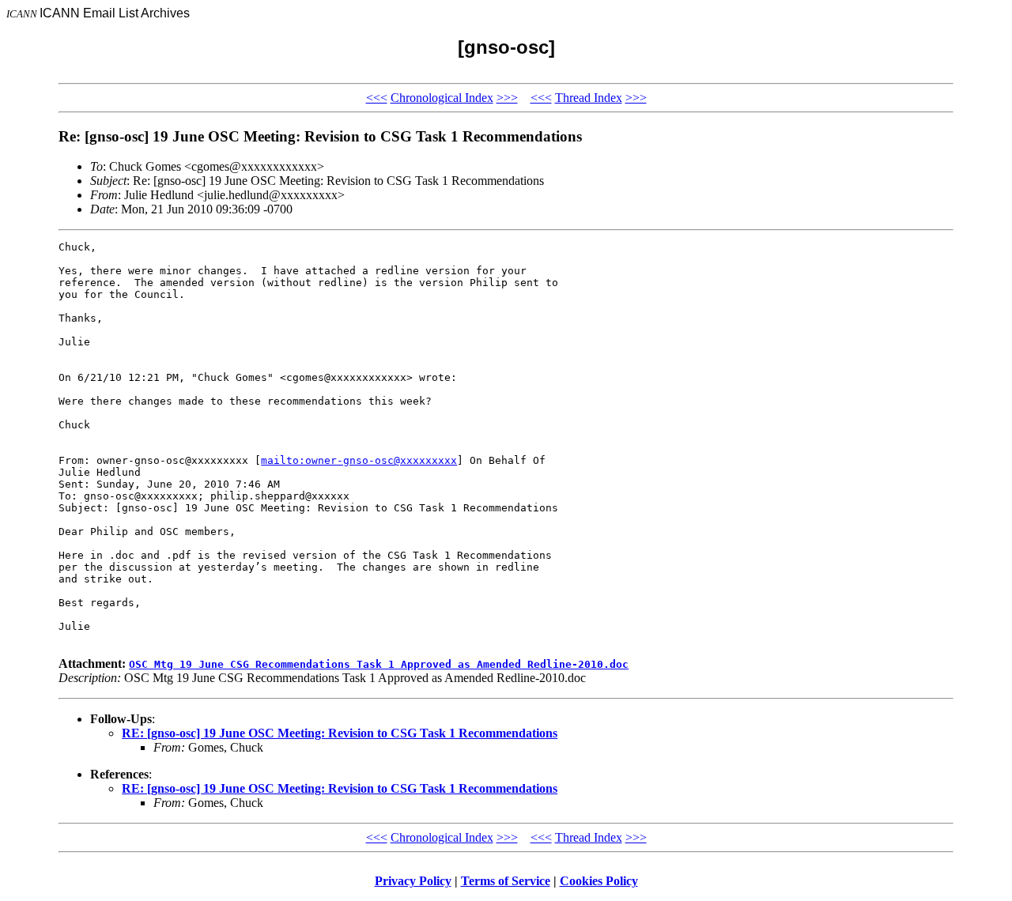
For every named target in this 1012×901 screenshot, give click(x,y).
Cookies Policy (599, 881)
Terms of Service (505, 881)
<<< (376, 97)
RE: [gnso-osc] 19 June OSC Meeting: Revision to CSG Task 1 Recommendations (339, 733)
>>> (507, 97)
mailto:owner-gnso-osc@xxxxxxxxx (359, 460)
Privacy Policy (413, 881)
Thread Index (588, 97)
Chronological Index (442, 97)
